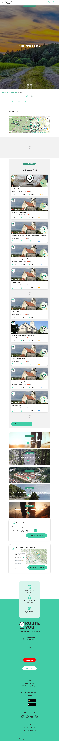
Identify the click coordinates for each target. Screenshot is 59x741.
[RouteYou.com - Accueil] (8, 2)
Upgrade (29, 660)
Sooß (16, 92)
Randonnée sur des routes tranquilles (23, 335)
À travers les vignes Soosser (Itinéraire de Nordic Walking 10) (30, 236)
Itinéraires (4, 92)
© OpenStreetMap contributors (44, 132)
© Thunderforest (35, 132)
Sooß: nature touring (18, 359)
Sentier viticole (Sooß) (18, 382)
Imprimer (26, 105)
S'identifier (29, 668)
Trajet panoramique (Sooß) (20, 259)
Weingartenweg (16, 405)
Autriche (8, 92)
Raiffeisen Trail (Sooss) (19, 212)
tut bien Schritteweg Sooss (20, 312)
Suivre (19, 105)
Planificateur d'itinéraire (37, 567)
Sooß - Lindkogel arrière (19, 189)
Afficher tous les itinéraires (22, 424)
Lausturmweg (16, 282)
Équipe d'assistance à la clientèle (30, 739)
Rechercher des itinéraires (36, 535)
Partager (12, 105)
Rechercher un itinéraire (31, 648)
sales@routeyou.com (30, 731)
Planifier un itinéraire (31, 639)
